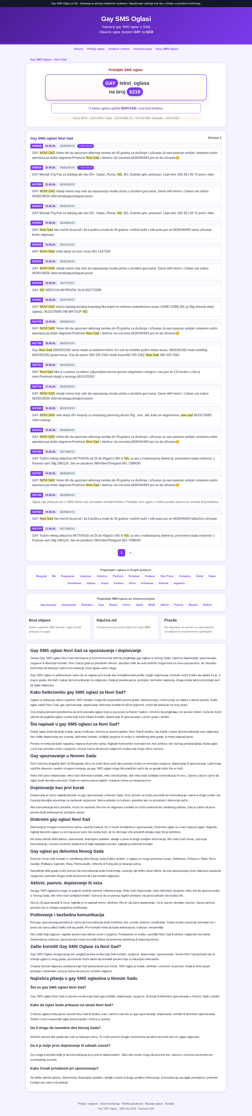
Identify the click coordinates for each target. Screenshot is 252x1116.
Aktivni (164, 604)
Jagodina (179, 583)
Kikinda (163, 583)
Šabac (212, 576)
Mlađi (151, 604)
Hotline (207, 604)
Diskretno (87, 604)
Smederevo (74, 583)
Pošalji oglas (96, 48)
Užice (132, 583)
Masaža (193, 604)
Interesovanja (142, 48)
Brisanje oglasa (154, 1103)
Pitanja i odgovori (88, 1103)
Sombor (119, 583)
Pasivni (178, 604)
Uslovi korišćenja (110, 1103)
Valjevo (91, 583)
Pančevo (118, 576)
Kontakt (169, 1103)
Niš (54, 576)
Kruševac (134, 576)
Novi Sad (61, 59)
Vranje (104, 583)
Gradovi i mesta (119, 48)
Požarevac (147, 583)
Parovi (127, 604)
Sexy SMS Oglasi (167, 48)
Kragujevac (68, 576)
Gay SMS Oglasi (126, 18)
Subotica (102, 576)
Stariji (139, 604)
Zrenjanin (185, 576)
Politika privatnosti (132, 1103)
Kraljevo (150, 576)
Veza (101, 604)
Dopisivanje (69, 604)
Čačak (199, 576)
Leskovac (85, 576)
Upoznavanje (48, 604)
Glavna (78, 48)
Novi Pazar (167, 576)
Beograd (41, 576)
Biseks (113, 604)
